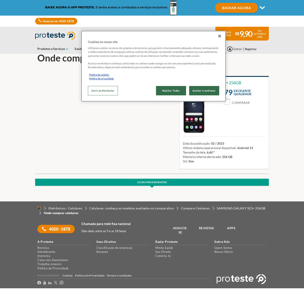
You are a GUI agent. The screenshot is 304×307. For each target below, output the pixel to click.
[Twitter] (55, 283)
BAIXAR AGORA (236, 8)
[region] (153, 66)
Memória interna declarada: (202, 157)
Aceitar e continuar (204, 90)
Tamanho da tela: (194, 152)
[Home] (39, 208)
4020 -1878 (59, 229)
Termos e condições (119, 275)
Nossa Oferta (223, 252)
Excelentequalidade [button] (242, 92)
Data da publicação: (196, 143)
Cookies (67, 275)
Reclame (102, 252)
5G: (185, 161)
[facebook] (39, 283)
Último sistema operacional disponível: (210, 148)
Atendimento (46, 252)
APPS (231, 228)
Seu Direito (163, 252)
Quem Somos (223, 248)
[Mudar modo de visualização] (152, 8)
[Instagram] (61, 283)
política (285, 296)
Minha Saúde (164, 248)
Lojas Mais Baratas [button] (152, 182)
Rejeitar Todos (171, 90)
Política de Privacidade (53, 268)
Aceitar (10, 304)
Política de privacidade (101, 78)
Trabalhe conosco (49, 264)
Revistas (43, 248)
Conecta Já (163, 256)
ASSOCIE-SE (180, 230)
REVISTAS (206, 228)
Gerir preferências (102, 90)
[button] (237, 102)
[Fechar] (220, 36)
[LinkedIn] (50, 283)
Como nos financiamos (52, 260)
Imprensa (43, 256)
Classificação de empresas (114, 248)
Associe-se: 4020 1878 (58, 21)
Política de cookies (99, 74)
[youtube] (44, 283)
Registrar (251, 49)
